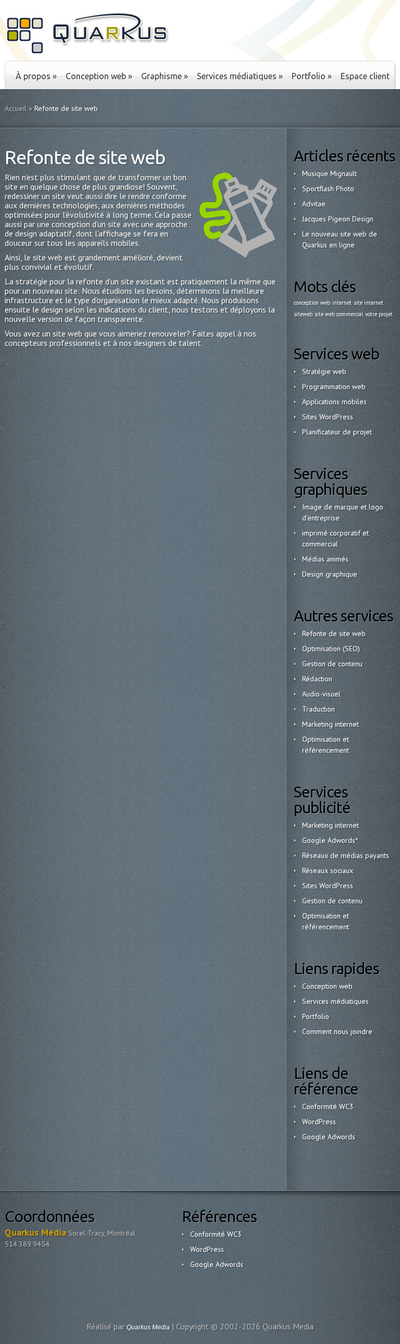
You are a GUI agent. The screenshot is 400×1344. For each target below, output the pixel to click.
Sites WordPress (327, 416)
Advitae (314, 203)
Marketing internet (330, 724)
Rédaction (317, 678)
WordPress (319, 1121)
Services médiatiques (240, 76)
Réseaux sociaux (327, 870)
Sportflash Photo (328, 188)
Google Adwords (328, 1136)
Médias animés (325, 559)
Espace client (365, 76)
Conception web (99, 76)
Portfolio (312, 76)
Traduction (318, 709)
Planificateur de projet (337, 432)
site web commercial (339, 314)
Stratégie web (324, 371)
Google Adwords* (330, 840)
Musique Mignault (329, 173)
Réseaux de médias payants (345, 855)
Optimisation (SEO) (331, 648)
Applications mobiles (334, 401)
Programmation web (334, 386)
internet (342, 302)
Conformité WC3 (328, 1106)
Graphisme (164, 76)
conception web (312, 302)
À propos (36, 76)
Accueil (16, 108)
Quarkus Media (148, 1327)
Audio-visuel (321, 694)
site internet (368, 302)
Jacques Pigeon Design (337, 218)
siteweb (303, 314)
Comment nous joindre (337, 1031)
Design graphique (329, 574)
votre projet (379, 314)
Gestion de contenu (332, 663)
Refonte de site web (334, 633)
